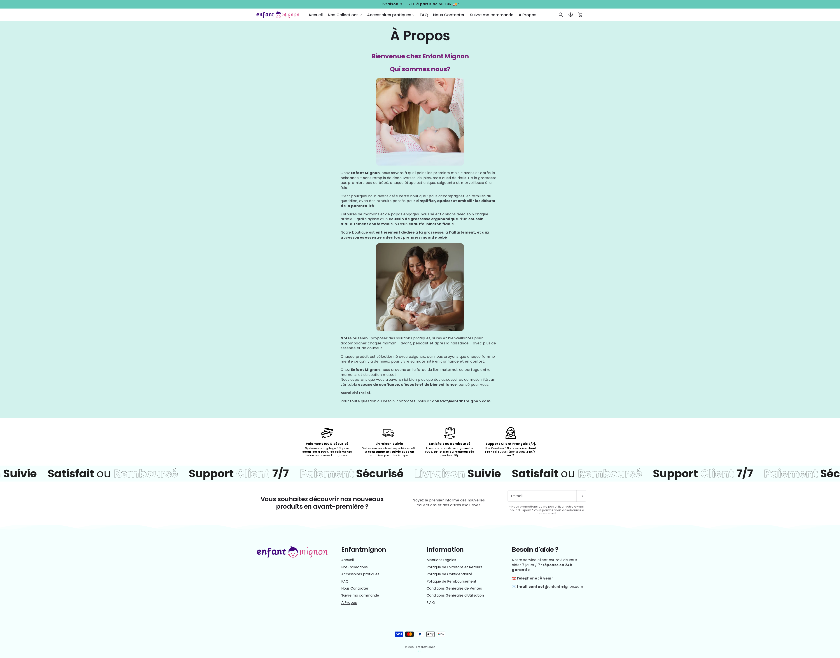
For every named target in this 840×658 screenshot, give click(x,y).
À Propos (349, 602)
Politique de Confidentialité (449, 574)
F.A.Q (431, 602)
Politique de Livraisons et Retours (454, 567)
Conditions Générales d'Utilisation (455, 595)
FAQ (344, 581)
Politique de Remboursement (451, 581)
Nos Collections (354, 567)
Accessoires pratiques (360, 574)
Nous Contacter (355, 588)
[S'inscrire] (581, 496)
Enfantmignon (425, 647)
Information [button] (445, 549)
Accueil (347, 560)
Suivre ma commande (360, 595)
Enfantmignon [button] (363, 549)
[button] (344, 15)
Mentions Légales (441, 560)
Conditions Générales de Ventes (454, 588)
